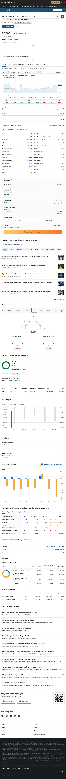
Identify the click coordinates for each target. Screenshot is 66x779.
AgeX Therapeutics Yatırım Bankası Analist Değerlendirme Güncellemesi (25, 274)
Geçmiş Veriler (22, 68)
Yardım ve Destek (6, 731)
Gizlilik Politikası (17, 768)
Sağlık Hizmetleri (59, 549)
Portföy (36, 731)
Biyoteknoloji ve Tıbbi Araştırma (55, 546)
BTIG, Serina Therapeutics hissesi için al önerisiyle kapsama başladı (23, 265)
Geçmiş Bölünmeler (32, 68)
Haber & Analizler (19, 64)
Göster (26, 533)
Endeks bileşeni (43, 68)
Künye (3, 734)
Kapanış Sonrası (52, 6)
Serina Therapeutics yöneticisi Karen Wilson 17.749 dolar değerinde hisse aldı (26, 291)
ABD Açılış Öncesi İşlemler (38, 6)
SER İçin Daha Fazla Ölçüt (56, 125)
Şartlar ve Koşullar (6, 768)
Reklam (3, 727)
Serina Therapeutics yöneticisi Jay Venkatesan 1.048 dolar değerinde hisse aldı (27, 282)
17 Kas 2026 (61, 139)
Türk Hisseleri (25, 6)
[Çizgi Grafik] (6, 72)
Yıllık (3, 468)
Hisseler (4, 6)
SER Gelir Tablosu (9, 464)
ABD (63, 553)
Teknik (37, 64)
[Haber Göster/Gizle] (40, 72)
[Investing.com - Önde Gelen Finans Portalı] (9, 2)
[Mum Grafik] (3, 72)
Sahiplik (16, 68)
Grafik (10, 64)
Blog (35, 724)
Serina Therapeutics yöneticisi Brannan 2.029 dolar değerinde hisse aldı (25, 256)
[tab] (10, 310)
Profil (10, 68)
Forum (43, 64)
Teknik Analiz (7, 305)
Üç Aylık (9, 468)
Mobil (35, 727)
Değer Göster (59, 109)
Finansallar (29, 64)
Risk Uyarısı (26, 768)
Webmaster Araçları (39, 734)
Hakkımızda (4, 724)
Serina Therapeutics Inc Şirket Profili (16, 540)
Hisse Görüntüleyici (13, 6)
